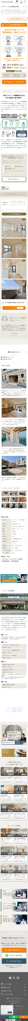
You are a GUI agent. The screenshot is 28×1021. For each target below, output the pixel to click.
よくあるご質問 (18, 966)
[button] (2, 604)
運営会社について (14, 967)
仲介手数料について (20, 1006)
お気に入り (17, 2)
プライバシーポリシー (14, 1011)
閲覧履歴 (21, 2)
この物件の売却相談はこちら (16, 18)
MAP (12, 357)
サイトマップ (19, 1008)
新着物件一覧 (9, 966)
